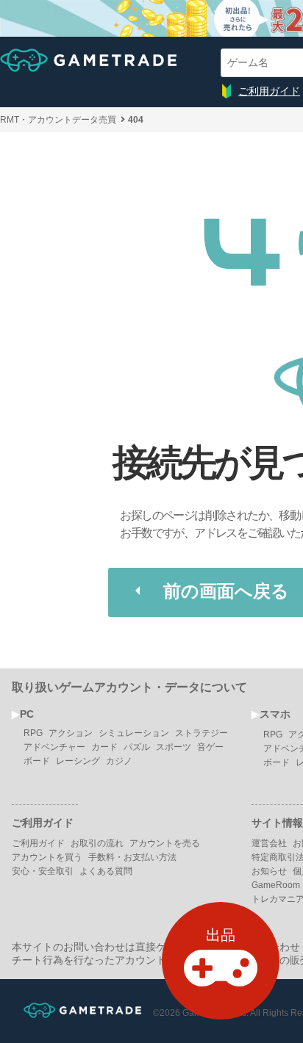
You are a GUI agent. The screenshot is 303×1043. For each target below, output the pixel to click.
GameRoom (276, 885)
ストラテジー (201, 733)
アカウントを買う (47, 857)
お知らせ (269, 871)
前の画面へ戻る (226, 591)
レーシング (78, 761)
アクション (71, 733)
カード (104, 747)
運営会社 (269, 843)
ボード (37, 761)
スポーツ (173, 747)
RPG (33, 733)
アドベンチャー (54, 747)
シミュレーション (134, 733)
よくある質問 (105, 871)
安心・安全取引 (43, 871)
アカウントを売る (164, 843)
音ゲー (210, 747)
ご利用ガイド (269, 91)
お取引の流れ (97, 843)
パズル (137, 747)
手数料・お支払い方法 (132, 857)
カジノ (119, 761)
